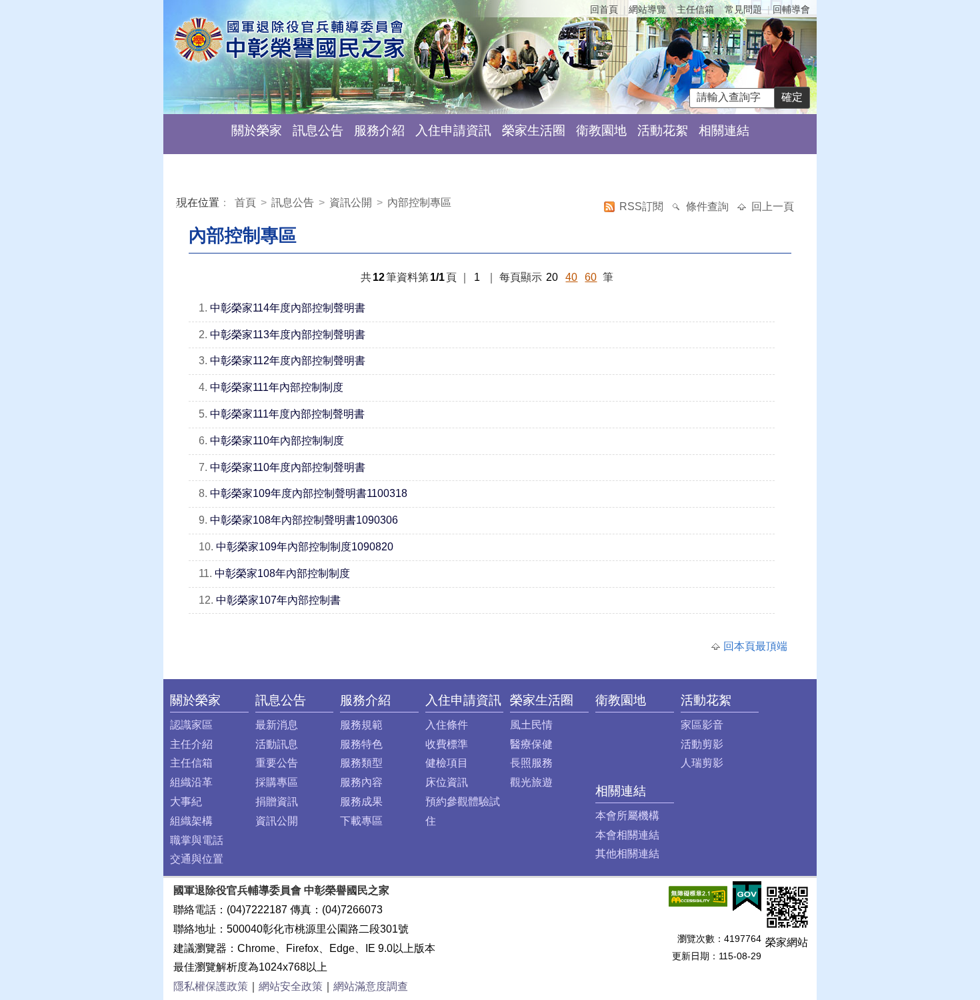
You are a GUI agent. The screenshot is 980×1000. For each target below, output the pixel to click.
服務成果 (361, 801)
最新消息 (276, 724)
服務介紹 (379, 130)
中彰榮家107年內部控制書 (278, 600)
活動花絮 (662, 130)
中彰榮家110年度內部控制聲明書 (287, 467)
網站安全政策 (291, 986)
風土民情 (531, 724)
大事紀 (186, 801)
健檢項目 (446, 763)
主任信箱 (695, 9)
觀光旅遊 (531, 782)
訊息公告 (318, 130)
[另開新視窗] (698, 895)
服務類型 (361, 763)
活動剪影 (702, 744)
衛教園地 (601, 130)
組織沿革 (191, 782)
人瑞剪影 (702, 763)
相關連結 (724, 130)
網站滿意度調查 (370, 986)
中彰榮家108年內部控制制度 (282, 573)
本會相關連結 (627, 835)
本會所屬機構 (627, 815)
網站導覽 (647, 9)
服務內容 (361, 782)
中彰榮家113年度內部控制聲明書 (287, 334)
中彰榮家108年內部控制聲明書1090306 (304, 520)
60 (591, 277)
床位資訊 (446, 782)
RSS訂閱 (642, 206)
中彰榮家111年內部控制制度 (276, 387)
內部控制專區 (419, 202)
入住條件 (446, 724)
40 (571, 277)
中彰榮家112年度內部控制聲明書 (287, 360)
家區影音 (702, 724)
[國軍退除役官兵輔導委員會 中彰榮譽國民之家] (289, 39)
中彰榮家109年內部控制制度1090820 (304, 546)
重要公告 (276, 763)
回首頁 (604, 9)
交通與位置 (196, 859)
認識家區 (191, 724)
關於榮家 (256, 130)
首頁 (247, 202)
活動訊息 (276, 744)
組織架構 (191, 821)
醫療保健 (531, 744)
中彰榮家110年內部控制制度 (277, 440)
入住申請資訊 (453, 130)
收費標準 (446, 744)
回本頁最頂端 (755, 646)
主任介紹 (191, 744)
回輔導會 (791, 9)
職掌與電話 (196, 840)
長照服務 (531, 763)
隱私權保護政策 (210, 986)
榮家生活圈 (533, 130)
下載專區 (361, 821)
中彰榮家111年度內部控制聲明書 (287, 414)
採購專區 (276, 782)
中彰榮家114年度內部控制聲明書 (287, 308)
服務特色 (361, 744)
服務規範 (361, 724)
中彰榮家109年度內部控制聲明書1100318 (308, 493)
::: (179, 204)
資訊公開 (350, 202)
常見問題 (743, 9)
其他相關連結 (627, 853)
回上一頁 (772, 206)
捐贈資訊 (276, 801)
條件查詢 (708, 206)
